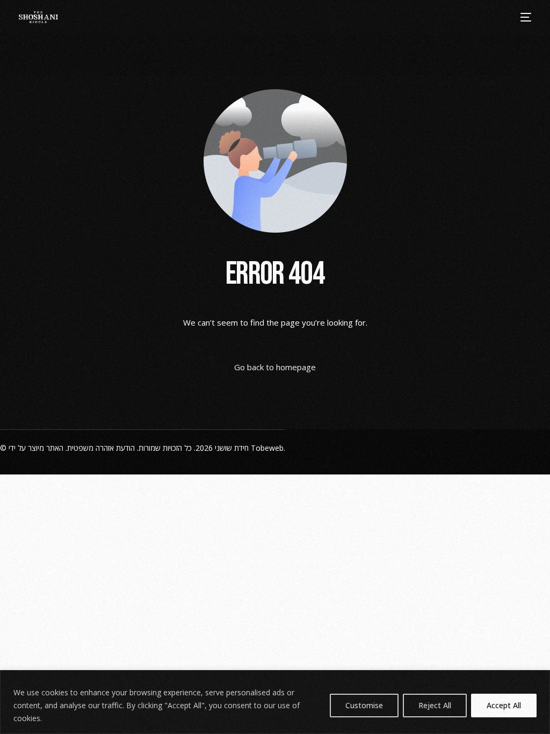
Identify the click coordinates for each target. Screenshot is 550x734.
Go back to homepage (275, 367)
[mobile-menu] (525, 17)
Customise (364, 705)
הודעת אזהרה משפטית (101, 448)
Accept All (504, 705)
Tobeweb (267, 448)
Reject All (434, 705)
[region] (275, 702)
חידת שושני (232, 448)
